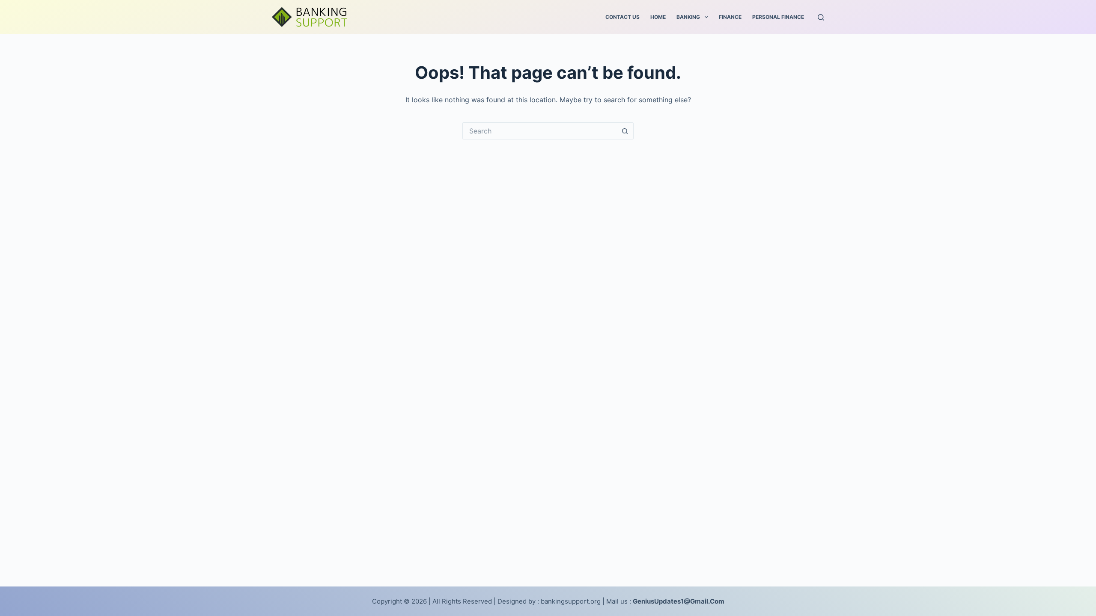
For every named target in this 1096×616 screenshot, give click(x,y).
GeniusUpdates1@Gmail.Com (678, 601)
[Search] (821, 17)
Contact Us (622, 17)
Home (658, 17)
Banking (688, 17)
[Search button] (625, 130)
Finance (730, 17)
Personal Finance (778, 17)
